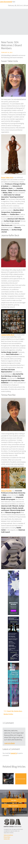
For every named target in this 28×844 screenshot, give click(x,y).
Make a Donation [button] (13, 806)
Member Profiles (8, 714)
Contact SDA (7, 838)
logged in (14, 753)
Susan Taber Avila (7, 177)
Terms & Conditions (8, 835)
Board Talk (10, 711)
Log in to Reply (9, 743)
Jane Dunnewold (6, 2)
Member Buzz (18, 711)
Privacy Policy (7, 837)
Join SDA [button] (13, 800)
